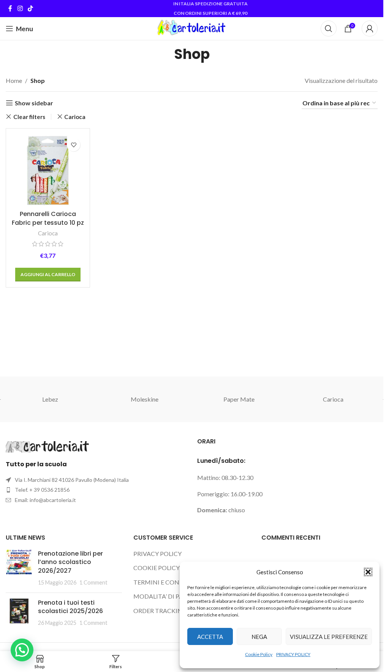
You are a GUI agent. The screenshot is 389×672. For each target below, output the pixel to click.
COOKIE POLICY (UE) (163, 567)
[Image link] (47, 446)
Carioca (74, 116)
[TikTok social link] (30, 8)
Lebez (50, 399)
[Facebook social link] (10, 8)
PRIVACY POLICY (293, 654)
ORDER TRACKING (160, 610)
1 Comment (93, 582)
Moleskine (144, 399)
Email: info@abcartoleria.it (45, 500)
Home (14, 80)
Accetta (210, 636)
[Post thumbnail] (19, 568)
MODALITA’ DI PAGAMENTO (174, 596)
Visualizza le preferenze (329, 636)
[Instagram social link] (20, 8)
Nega (259, 636)
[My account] (369, 28)
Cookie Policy (258, 654)
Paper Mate (239, 399)
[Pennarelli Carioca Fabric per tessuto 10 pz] (48, 170)
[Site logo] (192, 27)
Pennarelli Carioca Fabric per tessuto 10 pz (48, 218)
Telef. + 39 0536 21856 (42, 489)
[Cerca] (328, 28)
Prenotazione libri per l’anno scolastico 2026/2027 (70, 562)
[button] (368, 572)
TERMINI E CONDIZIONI (168, 582)
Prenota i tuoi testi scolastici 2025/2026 (70, 606)
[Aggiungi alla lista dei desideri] (73, 144)
